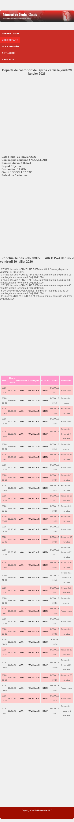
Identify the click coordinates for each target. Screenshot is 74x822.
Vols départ (10, 40)
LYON (21, 390)
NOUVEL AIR (33, 390)
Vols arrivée (10, 46)
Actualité (8, 53)
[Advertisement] (37, 114)
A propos (8, 59)
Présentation (10, 33)
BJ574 (45, 390)
